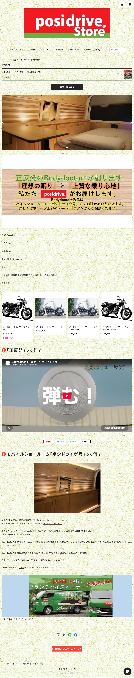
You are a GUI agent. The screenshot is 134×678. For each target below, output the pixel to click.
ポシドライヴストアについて (39, 49)
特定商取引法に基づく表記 (33, 664)
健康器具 (5, 283)
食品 (3, 267)
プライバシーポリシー (11, 664)
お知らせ (59, 49)
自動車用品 (6, 251)
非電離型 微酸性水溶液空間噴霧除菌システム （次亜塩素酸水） (29, 275)
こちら (21, 567)
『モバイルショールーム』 (52, 523)
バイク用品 (6, 243)
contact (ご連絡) (92, 49)
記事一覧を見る (67, 86)
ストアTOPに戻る (15, 49)
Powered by (64, 673)
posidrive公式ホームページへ (67, 648)
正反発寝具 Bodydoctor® (14, 259)
